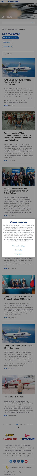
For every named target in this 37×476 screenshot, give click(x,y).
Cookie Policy (14, 241)
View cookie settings (18, 246)
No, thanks (18, 250)
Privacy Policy (24, 241)
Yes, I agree (18, 254)
